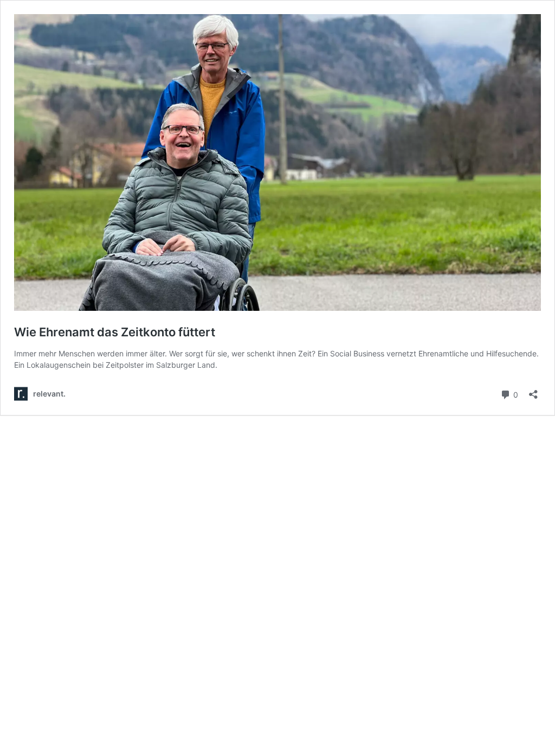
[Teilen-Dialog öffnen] (533, 390)
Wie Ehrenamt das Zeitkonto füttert (114, 332)
